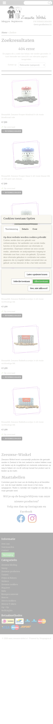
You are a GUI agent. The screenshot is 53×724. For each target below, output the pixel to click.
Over (35, 229)
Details (25, 229)
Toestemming (11, 229)
